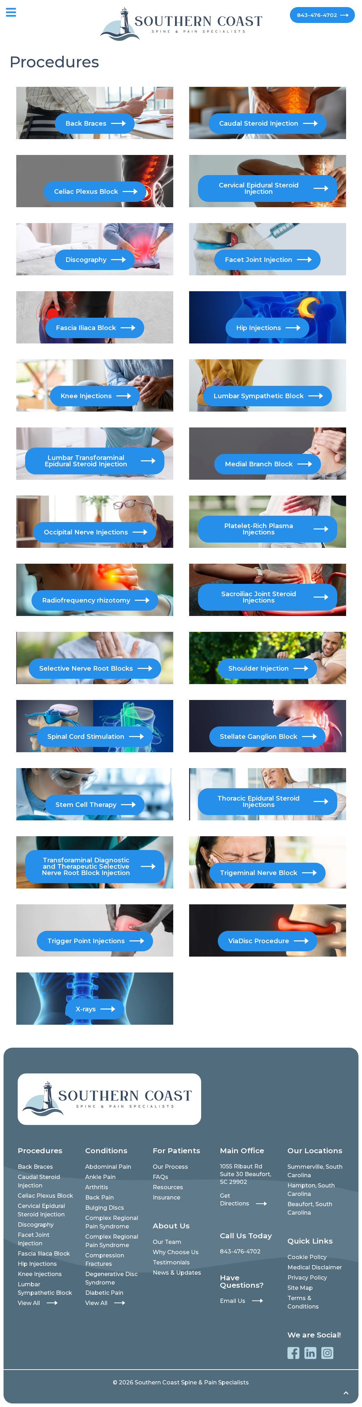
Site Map (300, 1288)
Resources (168, 1187)
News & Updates (177, 1272)
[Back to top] (346, 1393)
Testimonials (171, 1262)
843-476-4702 (317, 15)
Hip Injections (37, 1264)
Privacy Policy (307, 1277)
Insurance (166, 1197)
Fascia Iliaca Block (44, 1253)
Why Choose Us (176, 1252)
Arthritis (96, 1187)
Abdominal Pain (108, 1166)
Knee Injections (40, 1274)
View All (29, 1303)
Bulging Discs (104, 1207)
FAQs (160, 1177)
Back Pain (99, 1197)
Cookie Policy (307, 1257)
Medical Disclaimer (314, 1267)
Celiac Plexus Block (45, 1195)
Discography (36, 1224)
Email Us (232, 1301)
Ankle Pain (100, 1177)
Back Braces (35, 1166)
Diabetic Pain (104, 1292)
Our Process (170, 1166)
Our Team (167, 1242)
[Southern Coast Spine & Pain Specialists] (181, 23)
